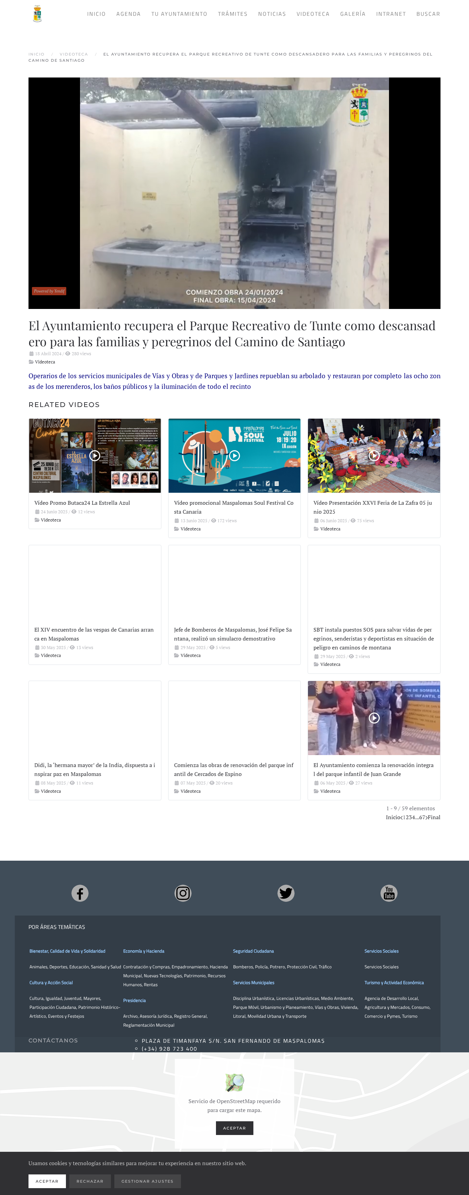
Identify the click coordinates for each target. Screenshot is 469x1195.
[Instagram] (183, 893)
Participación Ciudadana (53, 1007)
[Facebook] (80, 893)
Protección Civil (302, 966)
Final (434, 817)
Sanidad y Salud (105, 966)
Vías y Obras (327, 1007)
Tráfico (325, 966)
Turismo (409, 1016)
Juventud (72, 998)
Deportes (58, 966)
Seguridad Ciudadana (253, 950)
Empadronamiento (190, 966)
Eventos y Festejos (66, 1016)
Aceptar (234, 1128)
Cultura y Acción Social (51, 982)
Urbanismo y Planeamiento (287, 1007)
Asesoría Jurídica (156, 1016)
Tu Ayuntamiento (179, 14)
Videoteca (313, 14)
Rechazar (90, 1181)
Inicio (96, 14)
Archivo (130, 1016)
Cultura (37, 998)
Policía (261, 966)
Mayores (91, 998)
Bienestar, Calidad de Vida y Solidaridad (67, 950)
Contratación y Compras (146, 966)
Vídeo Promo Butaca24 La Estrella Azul (82, 502)
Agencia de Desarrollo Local (391, 998)
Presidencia (134, 1000)
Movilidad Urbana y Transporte (277, 1016)
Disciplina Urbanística (253, 998)
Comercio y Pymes (382, 1016)
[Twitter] (286, 893)
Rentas (151, 984)
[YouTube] (389, 893)
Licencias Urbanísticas (297, 998)
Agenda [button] (128, 14)
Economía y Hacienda (143, 950)
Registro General (190, 1016)
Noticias (272, 14)
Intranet (391, 14)
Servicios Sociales (382, 950)
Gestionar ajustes (148, 1181)
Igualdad (54, 998)
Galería (353, 14)
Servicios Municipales (253, 982)
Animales (38, 966)
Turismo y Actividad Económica (394, 982)
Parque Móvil (246, 1007)
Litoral (239, 1016)
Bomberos (243, 966)
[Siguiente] (426, 817)
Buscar (428, 14)
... (417, 817)
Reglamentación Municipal (148, 1024)
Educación (79, 966)
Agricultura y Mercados (387, 1007)
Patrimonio (195, 975)
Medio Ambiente (337, 998)
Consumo (421, 1007)
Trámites (233, 14)
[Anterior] (401, 817)
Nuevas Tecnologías (163, 975)
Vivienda (349, 1007)
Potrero (277, 966)
